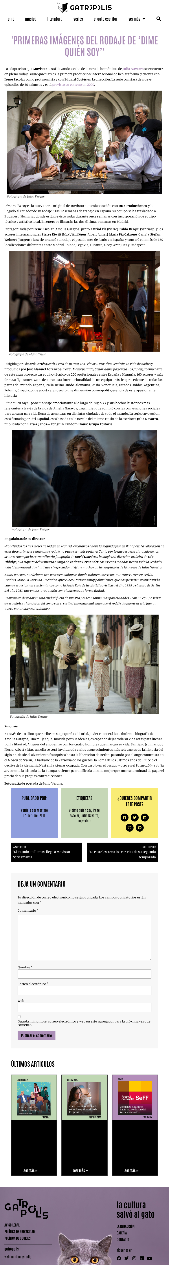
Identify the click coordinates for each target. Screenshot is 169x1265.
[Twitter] (126, 1258)
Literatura (54, 18)
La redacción (125, 1226)
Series (78, 18)
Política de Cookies (17, 1238)
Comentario (28, 910)
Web (21, 1000)
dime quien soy (81, 810)
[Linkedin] (142, 1258)
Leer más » (29, 1170)
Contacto (123, 1239)
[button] (158, 18)
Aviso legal (12, 1225)
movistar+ (84, 820)
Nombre (25, 967)
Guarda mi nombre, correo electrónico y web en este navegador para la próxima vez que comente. (84, 1022)
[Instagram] (134, 1258)
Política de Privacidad (19, 1231)
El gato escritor (106, 18)
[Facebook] (119, 1258)
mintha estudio (21, 1256)
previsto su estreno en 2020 (73, 84)
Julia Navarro (89, 815)
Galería (122, 1232)
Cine (11, 18)
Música (31, 18)
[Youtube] (149, 1258)
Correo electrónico (33, 984)
